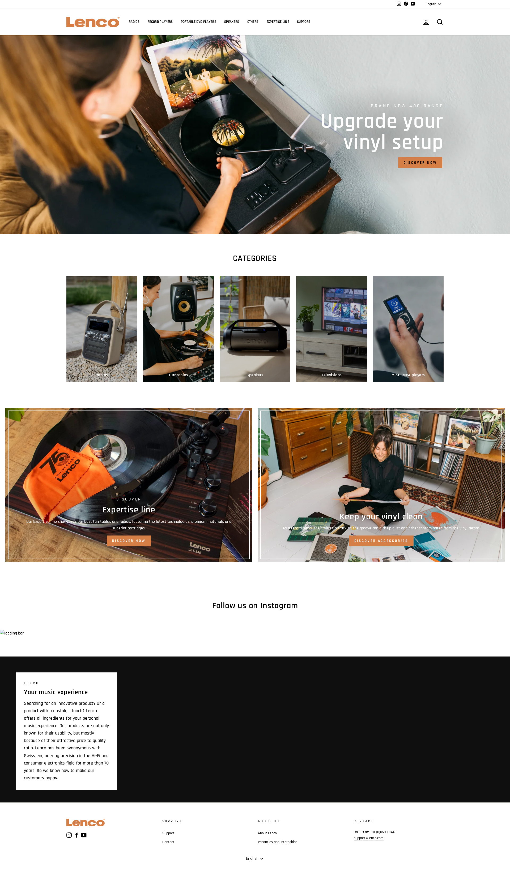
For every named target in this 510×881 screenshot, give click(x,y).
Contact (168, 842)
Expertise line (277, 22)
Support (303, 22)
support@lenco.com (369, 838)
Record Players (160, 22)
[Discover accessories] (381, 485)
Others (252, 22)
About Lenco (267, 833)
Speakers (231, 22)
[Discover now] (128, 485)
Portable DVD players (198, 22)
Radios (134, 22)
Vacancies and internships (277, 842)
